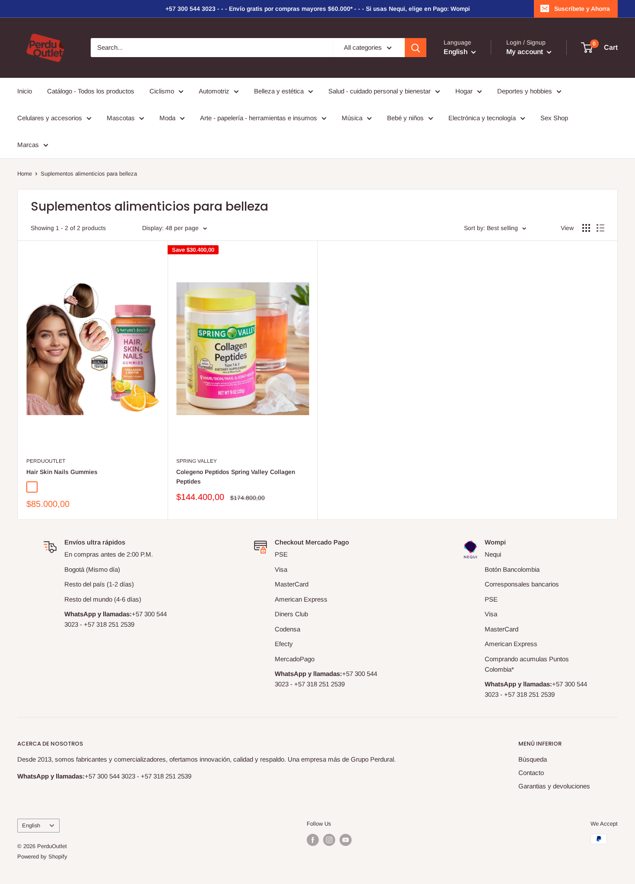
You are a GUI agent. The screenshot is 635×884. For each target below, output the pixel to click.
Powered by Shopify (42, 856)
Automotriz (214, 91)
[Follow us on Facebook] (313, 840)
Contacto (531, 772)
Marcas (28, 144)
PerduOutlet (45, 461)
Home (24, 173)
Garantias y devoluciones (554, 786)
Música (352, 118)
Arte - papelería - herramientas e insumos (258, 118)
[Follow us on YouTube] (346, 840)
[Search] (415, 47)
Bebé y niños (405, 118)
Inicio (24, 91)
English (31, 825)
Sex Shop (554, 118)
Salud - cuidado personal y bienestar (379, 91)
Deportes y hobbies (524, 91)
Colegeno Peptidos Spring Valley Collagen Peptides (235, 476)
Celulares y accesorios (49, 118)
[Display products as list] (600, 228)
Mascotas (121, 118)
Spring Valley (196, 461)
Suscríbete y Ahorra (582, 8)
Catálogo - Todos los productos (90, 91)
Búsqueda (532, 759)
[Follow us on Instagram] (329, 840)
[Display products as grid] (586, 228)
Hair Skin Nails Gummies (62, 471)
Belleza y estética (279, 91)
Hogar (464, 91)
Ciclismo (161, 91)
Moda (167, 118)
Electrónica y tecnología (482, 118)
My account (525, 52)
